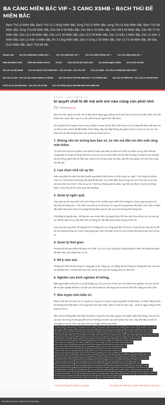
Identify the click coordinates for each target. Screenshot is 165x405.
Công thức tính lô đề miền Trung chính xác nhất (77, 354)
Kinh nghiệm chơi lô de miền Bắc (90, 362)
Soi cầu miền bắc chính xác (33, 55)
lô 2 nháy (93, 369)
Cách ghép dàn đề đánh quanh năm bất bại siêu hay (134, 385)
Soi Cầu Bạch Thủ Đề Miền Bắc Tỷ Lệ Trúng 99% (83, 78)
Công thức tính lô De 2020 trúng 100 (71, 350)
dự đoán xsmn (127, 358)
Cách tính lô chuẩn (63, 342)
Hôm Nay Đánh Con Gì (38, 62)
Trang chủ (8, 55)
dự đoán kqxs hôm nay (65, 358)
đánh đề (137, 354)
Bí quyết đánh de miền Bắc (112, 331)
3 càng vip (70, 327)
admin (73, 107)
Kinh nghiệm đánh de (64, 366)
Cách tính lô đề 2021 (99, 342)
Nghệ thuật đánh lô (123, 369)
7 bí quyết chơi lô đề (86, 327)
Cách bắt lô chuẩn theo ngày (91, 335)
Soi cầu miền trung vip (97, 55)
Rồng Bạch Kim (127, 373)
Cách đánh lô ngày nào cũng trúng (101, 339)
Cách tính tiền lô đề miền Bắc (68, 346)
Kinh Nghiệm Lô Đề (12, 62)
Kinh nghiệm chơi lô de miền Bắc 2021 (124, 362)
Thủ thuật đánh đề (106, 377)
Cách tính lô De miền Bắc (121, 342)
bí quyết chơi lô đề (147, 327)
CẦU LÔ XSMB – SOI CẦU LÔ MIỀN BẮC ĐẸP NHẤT (114, 70)
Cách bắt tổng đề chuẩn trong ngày (72, 385)
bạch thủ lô (131, 327)
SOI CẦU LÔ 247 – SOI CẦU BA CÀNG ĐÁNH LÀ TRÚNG (28, 78)
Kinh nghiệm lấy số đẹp (118, 366)
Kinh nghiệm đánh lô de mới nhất (91, 366)
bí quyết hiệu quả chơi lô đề (139, 331)
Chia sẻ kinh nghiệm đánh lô (113, 346)
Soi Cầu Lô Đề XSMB (13, 70)
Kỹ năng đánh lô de (63, 369)
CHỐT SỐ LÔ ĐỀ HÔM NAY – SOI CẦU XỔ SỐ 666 (25, 85)
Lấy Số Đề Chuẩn (134, 62)
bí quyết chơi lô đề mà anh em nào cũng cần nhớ (77, 331)
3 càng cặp (59, 327)
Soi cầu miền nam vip (129, 55)
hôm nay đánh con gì (64, 362)
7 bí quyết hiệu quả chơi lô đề (110, 327)
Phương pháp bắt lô (143, 369)
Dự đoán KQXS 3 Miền (110, 62)
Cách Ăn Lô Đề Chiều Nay (80, 62)
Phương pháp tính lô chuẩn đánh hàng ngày (99, 373)
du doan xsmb (113, 358)
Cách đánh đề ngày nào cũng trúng (142, 335)
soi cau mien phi (62, 377)
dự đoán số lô (98, 358)
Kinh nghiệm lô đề (139, 366)
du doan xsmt (142, 358)
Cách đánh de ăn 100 (115, 335)
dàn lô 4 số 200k (108, 354)
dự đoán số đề (83, 358)
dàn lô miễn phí (124, 354)
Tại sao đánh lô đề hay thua (83, 377)
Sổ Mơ (59, 62)
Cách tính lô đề (81, 342)
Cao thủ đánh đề (90, 346)
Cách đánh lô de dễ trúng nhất (69, 339)
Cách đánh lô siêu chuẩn (130, 339)
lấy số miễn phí (81, 369)
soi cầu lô (151, 373)
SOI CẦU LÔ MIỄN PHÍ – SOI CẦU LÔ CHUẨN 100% (135, 78)
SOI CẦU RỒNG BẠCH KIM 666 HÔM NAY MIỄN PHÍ (75, 85)
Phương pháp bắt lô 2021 (66, 373)
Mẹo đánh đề (106, 369)
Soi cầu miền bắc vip (67, 55)
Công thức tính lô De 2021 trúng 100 (105, 350)
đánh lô (146, 354)
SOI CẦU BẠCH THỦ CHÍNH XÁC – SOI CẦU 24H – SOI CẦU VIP (56, 70)
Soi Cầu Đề (140, 373)
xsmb (119, 377)
